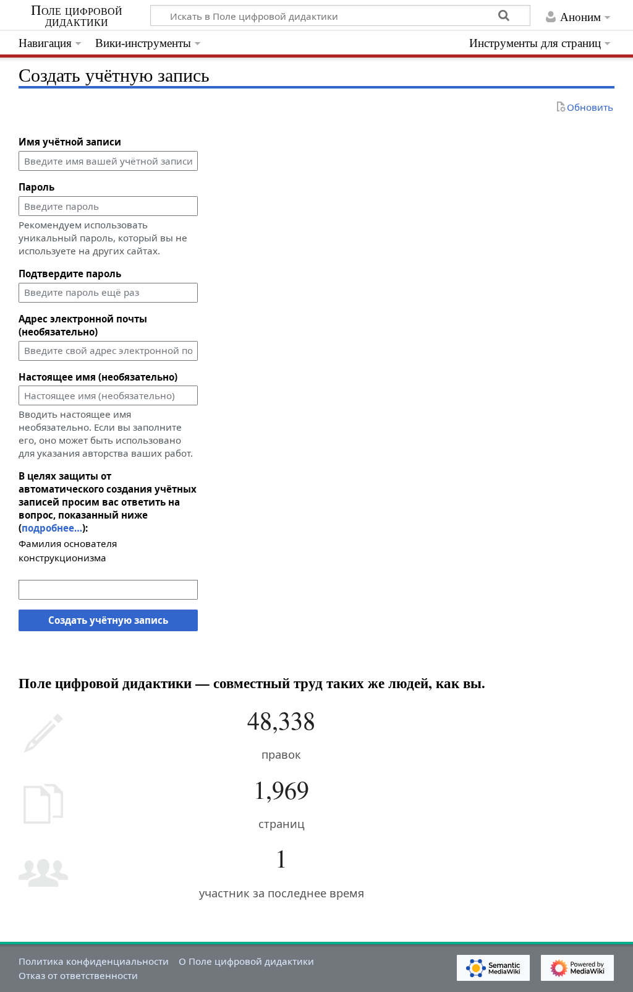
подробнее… (52, 528)
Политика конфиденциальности (94, 961)
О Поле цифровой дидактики (246, 961)
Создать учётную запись (108, 620)
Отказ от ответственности (78, 975)
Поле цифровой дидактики (76, 16)
